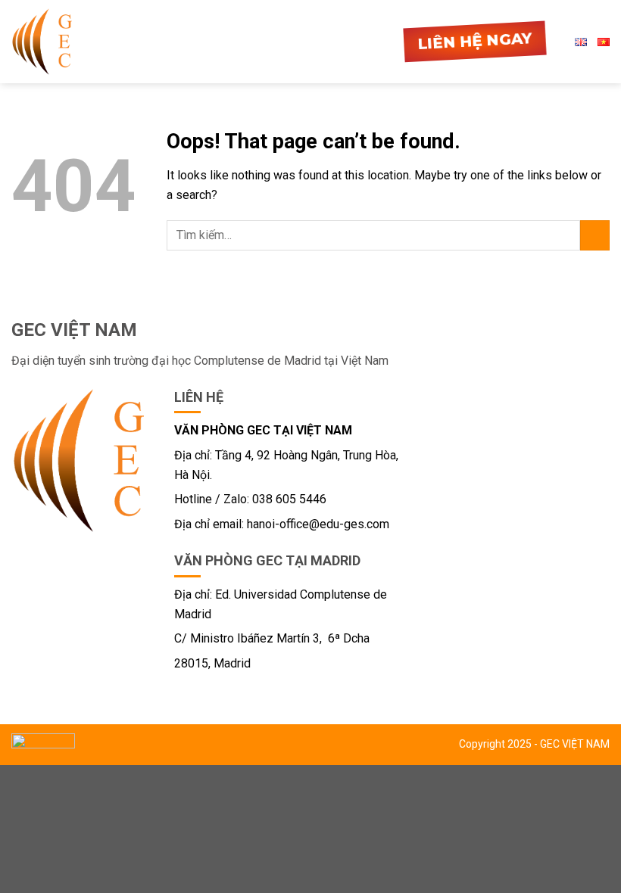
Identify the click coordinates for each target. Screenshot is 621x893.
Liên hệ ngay (475, 41)
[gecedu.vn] (41, 41)
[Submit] (595, 235)
